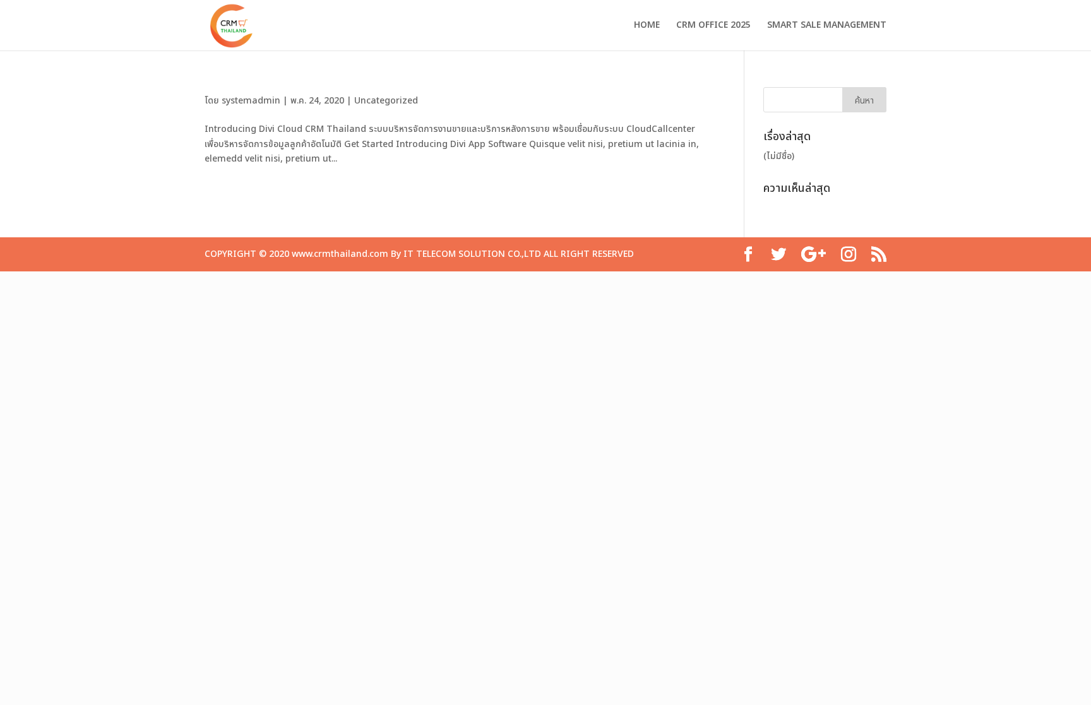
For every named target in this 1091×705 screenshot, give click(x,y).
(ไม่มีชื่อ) (778, 156)
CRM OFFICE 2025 (713, 26)
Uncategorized (386, 100)
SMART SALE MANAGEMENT (826, 26)
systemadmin (251, 100)
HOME (647, 26)
